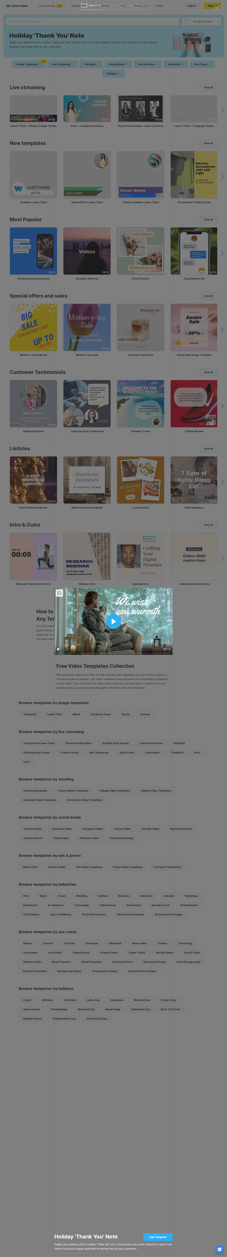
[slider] (113, 653)
